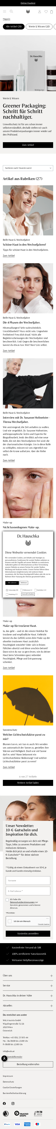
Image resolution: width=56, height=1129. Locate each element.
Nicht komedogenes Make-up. (21, 527)
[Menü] (4, 11)
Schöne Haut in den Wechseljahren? (24, 244)
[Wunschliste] (46, 12)
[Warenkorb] (51, 12)
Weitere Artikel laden (28, 783)
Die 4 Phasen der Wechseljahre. (21, 322)
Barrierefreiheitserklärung (14, 1093)
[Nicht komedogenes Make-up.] (28, 493)
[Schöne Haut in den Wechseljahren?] (28, 210)
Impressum (8, 1076)
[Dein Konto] (40, 12)
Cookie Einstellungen (12, 1087)
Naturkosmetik (38, 954)
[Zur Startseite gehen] (28, 11)
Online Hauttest (28, 3)
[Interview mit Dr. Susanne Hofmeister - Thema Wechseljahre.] (28, 383)
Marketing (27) (13, 594)
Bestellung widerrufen (28, 1064)
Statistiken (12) (41, 590)
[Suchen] (11, 11)
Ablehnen (24, 583)
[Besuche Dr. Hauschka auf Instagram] (12, 1103)
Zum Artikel (28, 145)
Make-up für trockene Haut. (20, 625)
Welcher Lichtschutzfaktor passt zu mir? (24, 736)
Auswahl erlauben (28, 594)
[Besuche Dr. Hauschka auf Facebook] (4, 1103)
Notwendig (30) (13, 590)
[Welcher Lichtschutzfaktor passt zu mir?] (28, 700)
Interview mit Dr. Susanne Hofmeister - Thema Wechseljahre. (26, 419)
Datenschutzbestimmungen (22, 902)
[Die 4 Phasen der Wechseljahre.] (28, 288)
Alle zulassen (12, 583)
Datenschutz (8, 1082)
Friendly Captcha (43, 924)
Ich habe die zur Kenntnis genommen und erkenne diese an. (25, 903)
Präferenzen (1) (27, 590)
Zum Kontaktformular (12, 1057)
